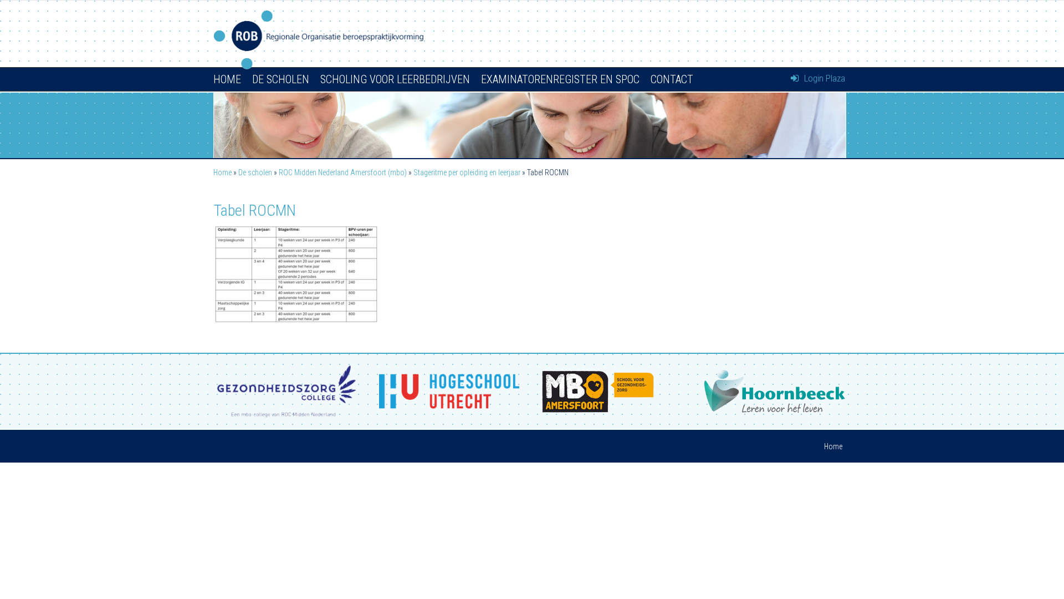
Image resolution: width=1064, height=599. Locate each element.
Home (227, 79)
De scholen (280, 79)
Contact (672, 79)
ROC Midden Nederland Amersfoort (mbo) (343, 172)
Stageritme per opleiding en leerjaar (466, 172)
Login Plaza (823, 78)
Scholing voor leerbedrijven (395, 79)
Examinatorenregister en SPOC (560, 79)
